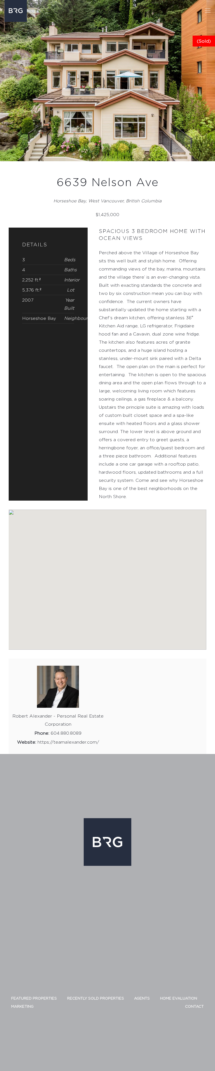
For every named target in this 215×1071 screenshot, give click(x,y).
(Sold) (204, 41)
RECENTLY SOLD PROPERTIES (95, 998)
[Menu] (207, 11)
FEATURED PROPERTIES (34, 998)
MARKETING (22, 1006)
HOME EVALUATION (178, 998)
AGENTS (142, 998)
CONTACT (194, 1006)
